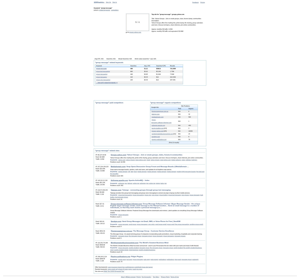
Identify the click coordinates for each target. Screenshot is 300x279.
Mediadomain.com (118, 166)
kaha (162, 183)
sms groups (185, 195)
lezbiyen (194, 160)
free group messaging (182, 224)
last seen (129, 259)
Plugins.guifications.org (120, 256)
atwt (132, 171)
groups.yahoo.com (135, 32)
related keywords (104, 10)
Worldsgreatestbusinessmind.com (124, 243)
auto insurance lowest (115, 267)
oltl (129, 171)
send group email (160, 224)
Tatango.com (116, 190)
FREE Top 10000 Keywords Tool (113, 271)
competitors (114, 10)
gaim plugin (154, 259)
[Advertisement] (108, 28)
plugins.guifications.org (159, 139)
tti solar (125, 269)
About (123, 277)
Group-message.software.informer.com (126, 204)
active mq (136, 183)
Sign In (114, 2)
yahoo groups (130, 160)
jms (126, 183)
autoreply (195, 259)
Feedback (195, 2)
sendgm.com (156, 137)
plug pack (178, 259)
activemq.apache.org (158, 125)
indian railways (176, 160)
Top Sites (156, 277)
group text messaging (103, 71)
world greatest (178, 248)
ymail (148, 160)
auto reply (147, 259)
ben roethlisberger (128, 267)
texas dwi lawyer (147, 267)
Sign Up (108, 2)
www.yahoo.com (140, 160)
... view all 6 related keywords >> (107, 83)
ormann (120, 269)
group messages (101, 77)
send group (132, 224)
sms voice (151, 224)
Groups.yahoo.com (118, 155)
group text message (174, 195)
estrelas (188, 160)
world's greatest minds (121, 250)
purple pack (122, 259)
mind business (133, 250)
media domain (122, 171)
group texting (163, 195)
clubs (183, 160)
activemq (121, 183)
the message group (135, 236)
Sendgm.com (116, 221)
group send (170, 224)
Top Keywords (146, 277)
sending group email (196, 224)
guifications (162, 259)
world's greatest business (147, 250)
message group (123, 236)
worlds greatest (134, 248)
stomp (158, 183)
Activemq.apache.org (119, 180)
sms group (155, 195)
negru (130, 269)
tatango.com (155, 114)
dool (135, 171)
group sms (147, 195)
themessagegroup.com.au (160, 111)
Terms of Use (175, 277)
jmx (147, 183)
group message (101, 68)
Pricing (202, 2)
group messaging (101, 74)
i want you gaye (137, 269)
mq (165, 183)
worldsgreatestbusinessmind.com (162, 134)
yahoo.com (121, 160)
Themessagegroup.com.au (121, 231)
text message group (121, 197)
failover (130, 183)
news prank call (113, 269)
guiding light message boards (186, 171)
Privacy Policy (165, 277)
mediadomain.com (157, 117)
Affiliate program (130, 277)
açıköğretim (138, 267)
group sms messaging (103, 80)
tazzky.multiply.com (158, 128)
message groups (180, 236)
